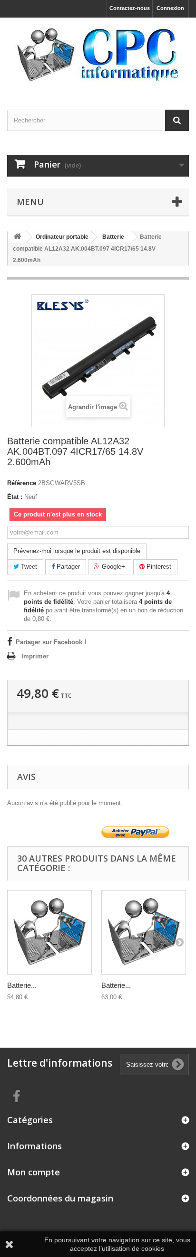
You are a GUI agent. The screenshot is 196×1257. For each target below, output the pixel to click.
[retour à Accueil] (17, 237)
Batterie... (22, 985)
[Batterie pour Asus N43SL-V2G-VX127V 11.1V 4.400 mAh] (49, 932)
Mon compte (33, 1172)
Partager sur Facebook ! (51, 642)
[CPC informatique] (98, 55)
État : (14, 496)
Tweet (28, 566)
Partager (67, 566)
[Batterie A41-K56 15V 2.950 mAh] (143, 932)
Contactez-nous (129, 8)
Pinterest (158, 566)
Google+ (112, 566)
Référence (21, 483)
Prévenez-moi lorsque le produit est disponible (76, 550)
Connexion (170, 8)
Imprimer (35, 656)
